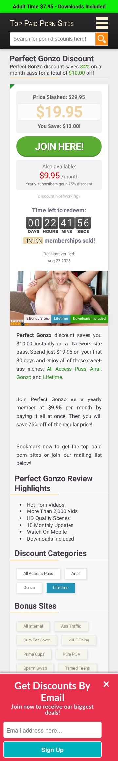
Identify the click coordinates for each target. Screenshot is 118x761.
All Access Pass (67, 369)
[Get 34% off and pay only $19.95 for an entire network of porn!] (59, 298)
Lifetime (52, 377)
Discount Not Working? (59, 196)
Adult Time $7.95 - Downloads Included (59, 6)
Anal (95, 369)
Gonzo (23, 377)
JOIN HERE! (59, 146)
